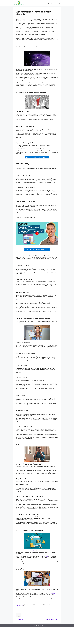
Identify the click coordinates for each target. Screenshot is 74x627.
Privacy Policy (46, 3)
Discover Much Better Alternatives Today (36, 249)
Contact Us (53, 3)
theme (46, 556)
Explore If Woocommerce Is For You (36, 157)
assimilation (53, 593)
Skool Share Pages (20, 619)
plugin (33, 550)
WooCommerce (42, 598)
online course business (46, 600)
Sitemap (58, 3)
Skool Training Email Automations (52, 619)
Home (40, 3)
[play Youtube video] (37, 233)
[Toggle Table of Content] (19, 616)
